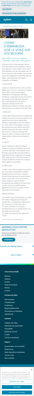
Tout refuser (17, 387)
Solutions (7, 279)
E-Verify (7, 335)
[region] (17, 381)
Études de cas (9, 349)
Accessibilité (8, 329)
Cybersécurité (9, 314)
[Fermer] (32, 369)
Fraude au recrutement (12, 337)
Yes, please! (7, 9)
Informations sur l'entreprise (13, 311)
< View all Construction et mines (12, 26)
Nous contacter (9, 358)
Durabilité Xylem (10, 302)
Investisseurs (9, 305)
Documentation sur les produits (14, 346)
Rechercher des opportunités (14, 326)
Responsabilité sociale (12, 308)
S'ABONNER (8, 240)
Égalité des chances (11, 332)
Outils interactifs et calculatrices (15, 352)
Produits (7, 282)
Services (7, 288)
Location (7, 291)
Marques (7, 276)
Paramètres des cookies (17, 381)
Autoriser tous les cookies (17, 392)
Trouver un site (9, 355)
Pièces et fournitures (11, 285)
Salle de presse (9, 299)
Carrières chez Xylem (11, 323)
